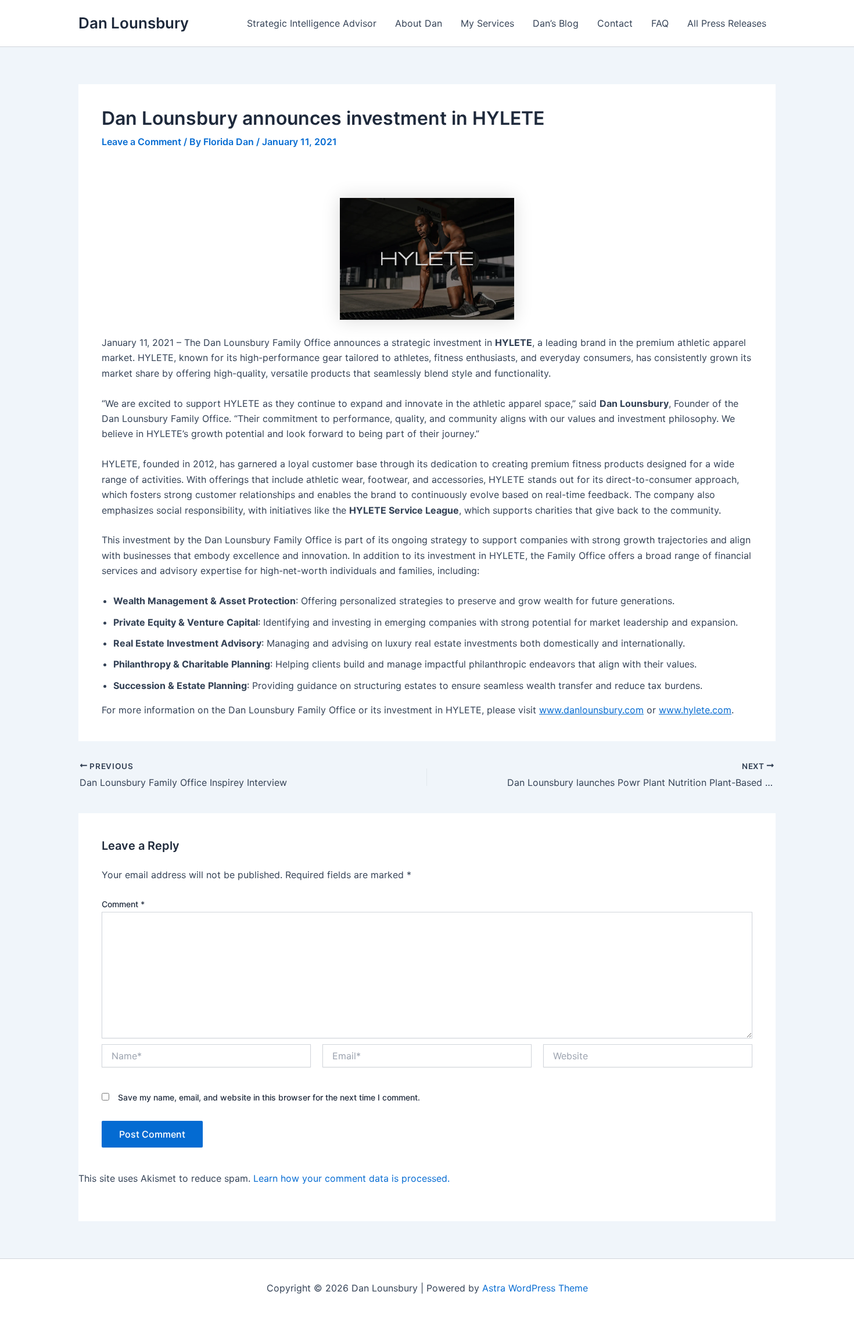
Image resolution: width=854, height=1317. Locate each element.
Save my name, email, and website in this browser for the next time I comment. (269, 1097)
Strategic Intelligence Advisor (311, 23)
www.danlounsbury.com (591, 710)
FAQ (660, 23)
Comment (123, 904)
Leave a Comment (141, 141)
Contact (615, 23)
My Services (487, 23)
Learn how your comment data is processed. (351, 1178)
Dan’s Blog (556, 23)
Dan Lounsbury (133, 23)
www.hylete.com (695, 710)
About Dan (418, 23)
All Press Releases (726, 23)
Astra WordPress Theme (535, 1288)
